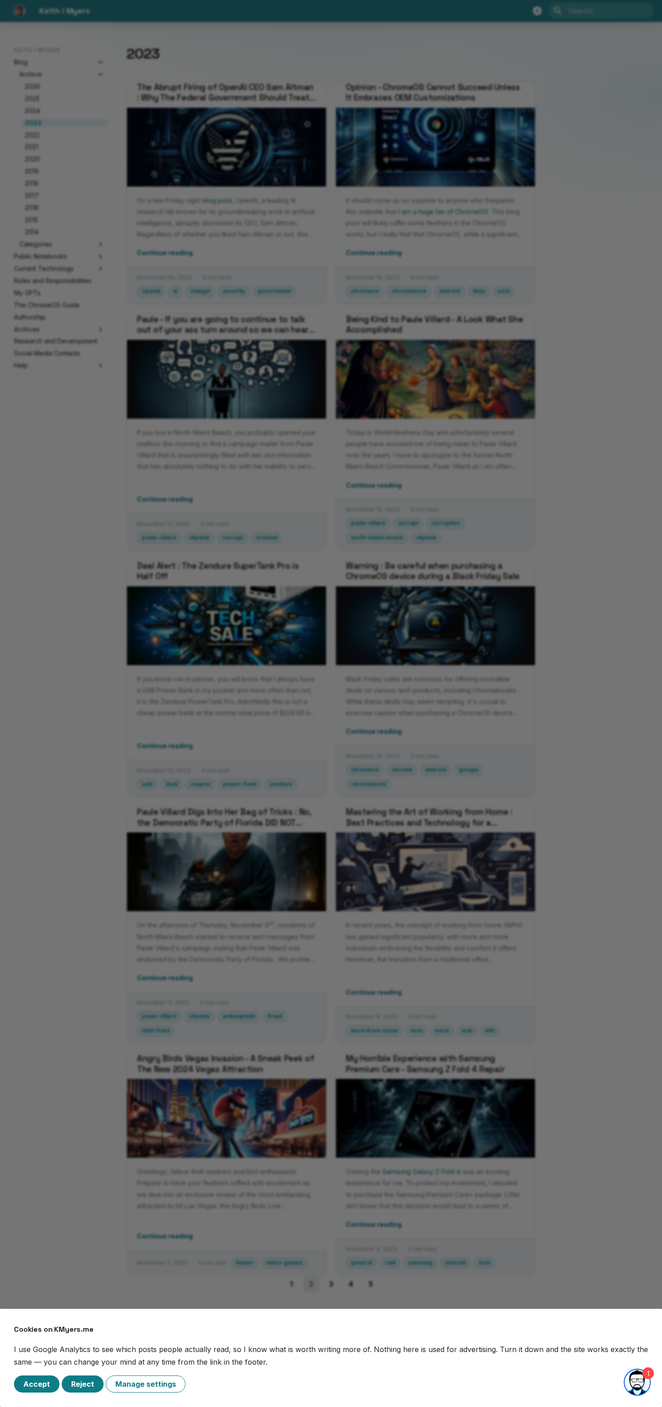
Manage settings (145, 1384)
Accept (36, 1384)
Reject (82, 1384)
